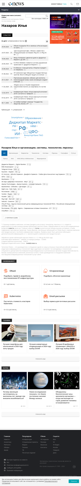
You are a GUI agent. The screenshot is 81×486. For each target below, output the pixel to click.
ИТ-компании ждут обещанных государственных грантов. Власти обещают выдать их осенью (30, 74)
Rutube (55, 447)
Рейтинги (7, 445)
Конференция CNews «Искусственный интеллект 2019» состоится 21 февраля (30, 93)
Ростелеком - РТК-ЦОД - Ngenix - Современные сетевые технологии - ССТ (27, 208)
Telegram (56, 450)
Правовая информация (15, 470)
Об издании (44, 439)
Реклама (43, 442)
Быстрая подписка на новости (17, 460)
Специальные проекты (30, 442)
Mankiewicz (5, 179)
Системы (45, 153)
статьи (37, 228)
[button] (71, 4)
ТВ (23, 450)
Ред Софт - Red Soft (8, 199)
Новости (7, 439)
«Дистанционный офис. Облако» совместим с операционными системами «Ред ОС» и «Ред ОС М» (30, 52)
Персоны (54, 153)
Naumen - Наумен (8, 172)
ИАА (12, 158)
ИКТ (4, 153)
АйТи (3, 177)
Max (54, 439)
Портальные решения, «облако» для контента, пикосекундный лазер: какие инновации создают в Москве (31, 80)
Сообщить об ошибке (14, 468)
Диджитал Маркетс (25, 122)
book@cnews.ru (31, 243)
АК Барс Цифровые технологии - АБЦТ (15, 182)
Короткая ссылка (12, 218)
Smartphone (17, 117)
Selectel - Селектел (8, 201)
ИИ (17, 133)
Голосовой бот (12, 137)
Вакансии (43, 445)
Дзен (54, 453)
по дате (4, 41)
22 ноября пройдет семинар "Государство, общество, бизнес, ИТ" (28, 103)
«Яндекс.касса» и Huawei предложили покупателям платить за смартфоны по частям (30, 86)
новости (11, 228)
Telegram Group (7, 169)
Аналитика (7, 442)
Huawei (4, 196)
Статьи (73, 153)
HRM (33, 126)
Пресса (5, 158)
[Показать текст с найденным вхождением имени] (26, 41)
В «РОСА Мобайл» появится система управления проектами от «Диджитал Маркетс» (30, 64)
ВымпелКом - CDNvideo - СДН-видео (14, 187)
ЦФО (33, 131)
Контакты (43, 447)
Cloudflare (5, 211)
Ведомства (24, 153)
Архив (6, 450)
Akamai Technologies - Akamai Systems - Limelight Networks (21, 184)
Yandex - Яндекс (7, 194)
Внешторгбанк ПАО (33, 135)
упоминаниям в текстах (16, 41)
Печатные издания (28, 453)
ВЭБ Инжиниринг (8, 167)
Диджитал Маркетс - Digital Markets (14, 164)
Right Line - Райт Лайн (9, 189)
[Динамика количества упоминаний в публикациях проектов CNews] (47, 41)
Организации (13, 153)
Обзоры (6, 447)
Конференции (27, 439)
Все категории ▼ (40, 18)
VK (54, 442)
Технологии (35, 153)
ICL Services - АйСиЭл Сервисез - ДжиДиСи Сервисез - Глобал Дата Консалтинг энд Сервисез (33, 174)
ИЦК (25, 131)
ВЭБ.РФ (25, 133)
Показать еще (40, 359)
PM (14, 126)
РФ (22, 128)
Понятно (74, 481)
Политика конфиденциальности (17, 465)
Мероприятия (41, 158)
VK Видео (56, 445)
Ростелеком (5, 191)
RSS (8, 462)
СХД (14, 130)
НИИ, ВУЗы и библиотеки (25, 158)
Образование (33, 118)
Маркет (24, 445)
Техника (25, 447)
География (64, 153)
